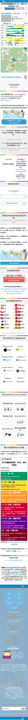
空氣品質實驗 (13, 626)
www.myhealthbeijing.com (14, 560)
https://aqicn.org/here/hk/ (14, 139)
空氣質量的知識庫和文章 (13, 625)
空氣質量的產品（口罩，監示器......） (13, 640)
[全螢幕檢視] (26, 13)
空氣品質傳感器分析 (14, 628)
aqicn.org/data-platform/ (14, 293)
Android (20, 346)
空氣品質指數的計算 (14, 637)
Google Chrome (8, 367)
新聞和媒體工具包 (13, 617)
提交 (23, 709)
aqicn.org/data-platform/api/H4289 (21, 171)
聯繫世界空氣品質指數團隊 (14, 616)
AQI (7, 13)
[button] (11, 65)
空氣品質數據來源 (13, 635)
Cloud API (20, 378)
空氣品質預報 (13, 639)
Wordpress (7, 378)
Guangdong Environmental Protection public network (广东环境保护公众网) (14, 681)
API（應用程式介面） (13, 642)
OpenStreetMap (18, 71)
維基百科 (10, 551)
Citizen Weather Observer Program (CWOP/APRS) (14, 678)
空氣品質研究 (13, 621)
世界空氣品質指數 (16, 571)
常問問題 (13, 632)
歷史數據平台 (13, 644)
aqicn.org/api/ (20, 178)
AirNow (20, 454)
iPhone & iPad (7, 346)
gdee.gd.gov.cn (6, 100)
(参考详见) (14, 501)
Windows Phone (7, 357)
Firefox (20, 367)
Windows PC (21, 357)
